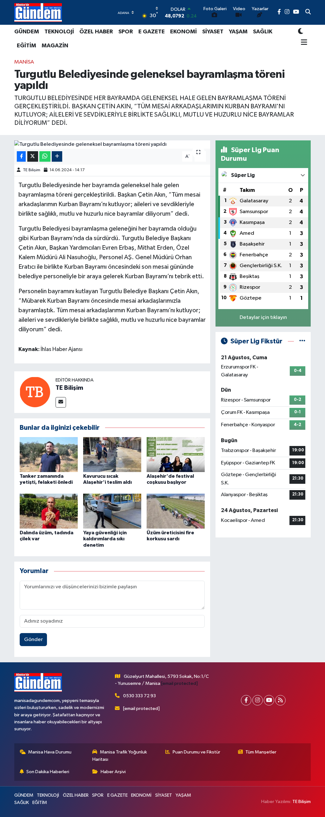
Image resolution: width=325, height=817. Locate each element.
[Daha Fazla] (57, 156)
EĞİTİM (26, 46)
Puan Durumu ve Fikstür (196, 752)
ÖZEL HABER (96, 32)
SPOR (125, 32)
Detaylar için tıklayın (263, 317)
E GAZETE (151, 32)
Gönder (33, 639)
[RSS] (280, 700)
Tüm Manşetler (260, 752)
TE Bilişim (31, 170)
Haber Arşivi (113, 771)
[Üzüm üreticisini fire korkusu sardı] (176, 511)
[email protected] (179, 683)
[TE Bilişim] (35, 392)
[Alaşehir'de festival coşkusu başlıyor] (176, 454)
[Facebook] (246, 700)
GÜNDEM (26, 32)
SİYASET (212, 32)
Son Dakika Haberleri (47, 771)
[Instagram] (257, 700)
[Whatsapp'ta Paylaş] (44, 156)
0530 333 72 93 (139, 695)
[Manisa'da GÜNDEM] (38, 12)
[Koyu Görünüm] (300, 31)
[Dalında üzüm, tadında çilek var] (49, 511)
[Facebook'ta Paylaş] (21, 156)
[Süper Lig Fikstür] (302, 341)
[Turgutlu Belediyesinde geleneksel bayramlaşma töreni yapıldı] (112, 144)
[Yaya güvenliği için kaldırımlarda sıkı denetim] (112, 511)
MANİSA (24, 62)
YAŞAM (238, 32)
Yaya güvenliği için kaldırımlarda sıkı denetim (105, 538)
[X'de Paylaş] (32, 156)
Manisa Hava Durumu (49, 752)
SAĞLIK (262, 32)
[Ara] (308, 12)
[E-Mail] (61, 402)
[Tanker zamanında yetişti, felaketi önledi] (49, 454)
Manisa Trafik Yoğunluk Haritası (119, 755)
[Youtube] (269, 700)
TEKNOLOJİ (59, 32)
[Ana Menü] (302, 43)
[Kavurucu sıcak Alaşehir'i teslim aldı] (112, 454)
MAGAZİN (55, 46)
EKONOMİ (183, 32)
